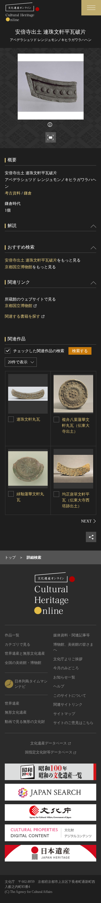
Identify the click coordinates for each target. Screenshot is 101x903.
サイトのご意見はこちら (73, 723)
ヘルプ (58, 686)
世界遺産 (12, 703)
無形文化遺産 (16, 712)
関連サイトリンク (67, 704)
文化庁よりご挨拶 (67, 659)
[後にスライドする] (88, 521)
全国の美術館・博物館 (23, 663)
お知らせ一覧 (64, 677)
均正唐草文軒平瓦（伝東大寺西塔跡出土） (75, 500)
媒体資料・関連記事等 (71, 635)
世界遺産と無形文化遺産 (25, 653)
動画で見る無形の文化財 (25, 721)
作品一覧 (12, 635)
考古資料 (12, 193)
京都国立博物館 (18, 267)
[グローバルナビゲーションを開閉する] (91, 7)
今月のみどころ (66, 668)
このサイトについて (69, 695)
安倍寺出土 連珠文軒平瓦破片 (31, 260)
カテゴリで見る (17, 644)
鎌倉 (28, 193)
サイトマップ (64, 714)
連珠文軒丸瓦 (28, 419)
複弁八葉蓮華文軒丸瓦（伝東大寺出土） (75, 426)
